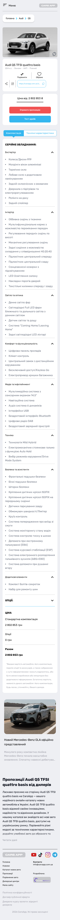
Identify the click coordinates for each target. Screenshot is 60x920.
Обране (39, 77)
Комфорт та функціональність (21, 343)
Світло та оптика (14, 295)
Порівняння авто (10, 877)
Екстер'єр (10, 152)
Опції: (9, 600)
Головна (10, 18)
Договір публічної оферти (16, 897)
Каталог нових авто (12, 870)
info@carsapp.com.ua (43, 864)
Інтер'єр (9, 212)
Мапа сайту (8, 885)
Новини (6, 866)
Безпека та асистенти (17, 469)
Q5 (29, 18)
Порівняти (22, 77)
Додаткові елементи (16, 577)
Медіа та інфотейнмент (17, 384)
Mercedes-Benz (13, 755)
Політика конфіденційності (17, 892)
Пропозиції (8, 873)
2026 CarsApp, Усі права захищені (30, 912)
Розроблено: (39, 873)
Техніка (9, 435)
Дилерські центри (11, 881)
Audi (21, 18)
